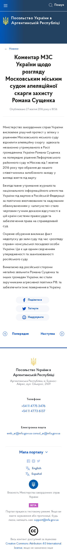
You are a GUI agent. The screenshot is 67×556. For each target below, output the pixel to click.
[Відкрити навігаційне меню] (5, 5)
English (36, 468)
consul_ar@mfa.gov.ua (46, 433)
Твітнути (33, 308)
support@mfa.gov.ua (46, 520)
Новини (13, 48)
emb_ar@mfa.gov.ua (19, 433)
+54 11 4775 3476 (33, 406)
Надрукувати (36, 317)
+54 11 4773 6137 (33, 411)
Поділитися (35, 300)
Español (37, 474)
